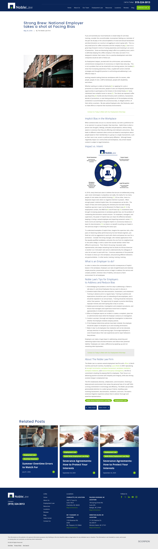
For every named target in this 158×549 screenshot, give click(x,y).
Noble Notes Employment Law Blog (98, 400)
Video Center (47, 518)
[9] (108, 209)
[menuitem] (10, 546)
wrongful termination (94, 368)
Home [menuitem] (69, 8)
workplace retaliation (123, 368)
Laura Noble (116, 366)
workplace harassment (108, 368)
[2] (133, 66)
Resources (46, 506)
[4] (127, 91)
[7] (114, 197)
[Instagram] (136, 497)
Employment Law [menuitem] (97, 8)
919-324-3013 (142, 2)
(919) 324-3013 (16, 504)
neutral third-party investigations (113, 371)
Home (45, 497)
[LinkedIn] (129, 497)
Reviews (46, 512)
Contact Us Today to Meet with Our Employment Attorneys (106, 112)
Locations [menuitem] (118, 8)
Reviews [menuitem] (126, 8)
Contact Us (47, 521)
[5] (113, 93)
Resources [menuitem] (108, 8)
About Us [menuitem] (77, 8)
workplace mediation (91, 371)
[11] (131, 219)
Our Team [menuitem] (86, 8)
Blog (44, 515)
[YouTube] (133, 497)
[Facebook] (122, 497)
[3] (112, 86)
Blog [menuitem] (132, 8)
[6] (96, 96)
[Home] (20, 5)
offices (126, 363)
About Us (46, 500)
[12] (102, 224)
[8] (124, 207)
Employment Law (121, 400)
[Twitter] (125, 497)
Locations (46, 509)
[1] (126, 45)
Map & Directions (72, 507)
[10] (120, 209)
